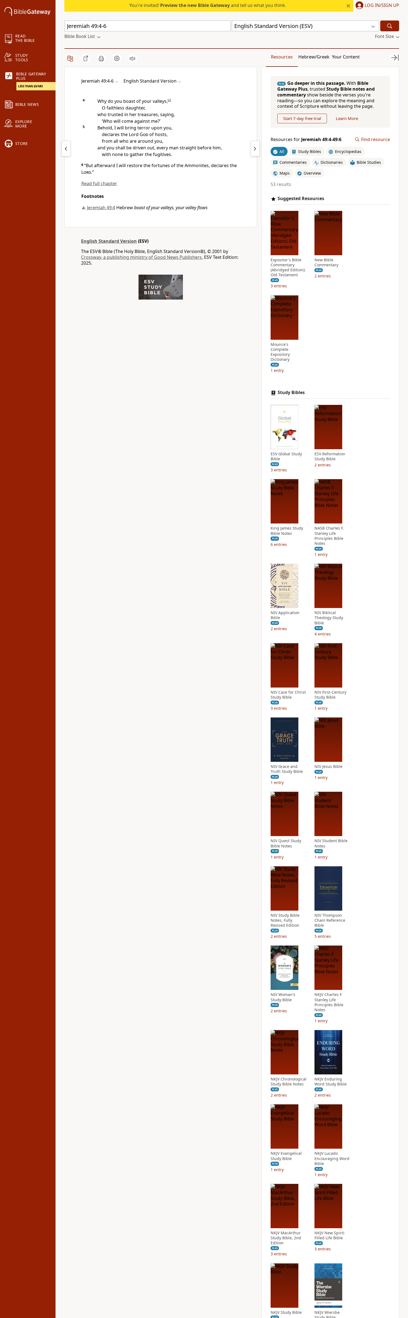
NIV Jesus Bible (328, 766)
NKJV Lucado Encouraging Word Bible (331, 1158)
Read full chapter (99, 183)
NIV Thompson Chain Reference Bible (329, 920)
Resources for (306, 139)
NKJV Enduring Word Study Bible (330, 1082)
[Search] (389, 26)
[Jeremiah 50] (255, 148)
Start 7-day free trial (302, 118)
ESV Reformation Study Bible (329, 456)
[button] (376, 6)
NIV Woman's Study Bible (283, 997)
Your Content (346, 57)
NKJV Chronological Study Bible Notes (288, 1082)
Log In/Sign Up (382, 5)
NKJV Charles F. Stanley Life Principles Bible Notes (328, 1002)
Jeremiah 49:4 (101, 208)
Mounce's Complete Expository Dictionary (280, 352)
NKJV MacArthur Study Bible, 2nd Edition (286, 1237)
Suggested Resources (301, 198)
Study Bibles (291, 392)
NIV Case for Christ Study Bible (288, 695)
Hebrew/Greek (313, 57)
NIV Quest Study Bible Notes (286, 843)
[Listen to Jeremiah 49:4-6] (132, 58)
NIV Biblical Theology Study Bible (328, 617)
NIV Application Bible (285, 615)
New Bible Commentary (326, 262)
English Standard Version (109, 241)
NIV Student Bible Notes (330, 843)
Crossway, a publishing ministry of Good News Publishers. (142, 257)
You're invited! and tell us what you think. (207, 5)
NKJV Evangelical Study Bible (286, 1156)
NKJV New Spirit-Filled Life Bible (329, 1235)
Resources (282, 57)
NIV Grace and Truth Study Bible (287, 769)
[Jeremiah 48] (66, 148)
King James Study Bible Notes (287, 531)
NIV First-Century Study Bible (330, 695)
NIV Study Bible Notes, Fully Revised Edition (285, 920)
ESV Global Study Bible (286, 456)
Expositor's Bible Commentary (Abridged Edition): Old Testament (288, 267)
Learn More (347, 118)
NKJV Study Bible (286, 1312)
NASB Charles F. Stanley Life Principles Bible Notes (329, 536)
